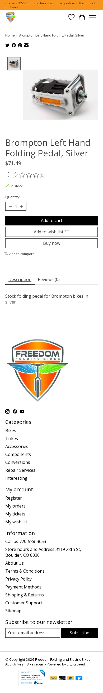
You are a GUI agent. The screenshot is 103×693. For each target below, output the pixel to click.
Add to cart (51, 220)
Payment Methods (23, 587)
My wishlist (16, 522)
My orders (15, 506)
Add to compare (22, 253)
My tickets (15, 514)
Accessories (16, 446)
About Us (14, 563)
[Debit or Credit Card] (62, 678)
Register (13, 498)
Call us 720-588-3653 (25, 541)
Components (18, 454)
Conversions (17, 462)
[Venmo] (79, 678)
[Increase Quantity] (21, 206)
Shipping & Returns (24, 595)
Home (10, 35)
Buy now (51, 243)
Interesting (16, 478)
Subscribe (79, 633)
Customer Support (23, 603)
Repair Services (20, 470)
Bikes (10, 430)
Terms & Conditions (25, 571)
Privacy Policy (18, 579)
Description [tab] (19, 279)
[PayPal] (53, 678)
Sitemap (13, 611)
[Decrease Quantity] (10, 206)
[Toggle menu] (92, 17)
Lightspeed (76, 664)
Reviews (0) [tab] (49, 279)
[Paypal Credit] (31, 685)
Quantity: (12, 196)
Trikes (11, 438)
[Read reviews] (22, 175)
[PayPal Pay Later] (70, 678)
